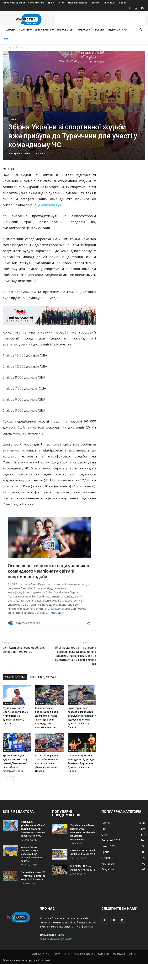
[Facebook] (130, 8)
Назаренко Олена (19, 153)
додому (7, 47)
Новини (24, 29)
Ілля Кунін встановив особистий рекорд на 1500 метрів (24, 649)
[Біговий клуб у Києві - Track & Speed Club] (49, 315)
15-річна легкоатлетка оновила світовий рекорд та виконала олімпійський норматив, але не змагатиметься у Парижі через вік (75, 656)
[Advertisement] (100, 19)
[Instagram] (136, 8)
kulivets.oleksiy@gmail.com (56, 938)
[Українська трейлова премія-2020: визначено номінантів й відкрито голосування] (59, 829)
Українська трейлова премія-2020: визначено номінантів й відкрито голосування (82, 832)
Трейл (51, 2)
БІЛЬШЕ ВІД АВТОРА (43, 677)
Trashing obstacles (77, 2)
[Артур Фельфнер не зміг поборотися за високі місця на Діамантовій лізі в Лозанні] (49, 742)
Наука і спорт (65, 29)
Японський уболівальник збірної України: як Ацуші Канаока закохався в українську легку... (33, 829)
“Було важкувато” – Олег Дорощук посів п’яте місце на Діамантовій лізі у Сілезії (15, 716)
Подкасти (83, 29)
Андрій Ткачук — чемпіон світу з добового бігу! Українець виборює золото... (32, 854)
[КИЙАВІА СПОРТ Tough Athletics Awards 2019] (59, 854)
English (122, 2)
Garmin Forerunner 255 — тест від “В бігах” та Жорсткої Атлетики (33, 876)
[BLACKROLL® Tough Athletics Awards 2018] (59, 870)
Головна (9, 29)
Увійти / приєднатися (14, 2)
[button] (140, 30)
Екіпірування (43, 29)
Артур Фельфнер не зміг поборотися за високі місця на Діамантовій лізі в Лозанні (47, 763)
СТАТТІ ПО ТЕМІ (15, 677)
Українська (110, 2)
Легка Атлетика (36, 2)
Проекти (99, 29)
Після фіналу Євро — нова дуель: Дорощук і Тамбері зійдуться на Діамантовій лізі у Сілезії (81, 763)
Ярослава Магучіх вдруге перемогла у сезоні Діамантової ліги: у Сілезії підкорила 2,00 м (15, 763)
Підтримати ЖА (117, 29)
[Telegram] (142, 8)
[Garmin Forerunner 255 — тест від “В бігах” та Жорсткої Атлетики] (10, 876)
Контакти (95, 2)
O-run (61, 2)
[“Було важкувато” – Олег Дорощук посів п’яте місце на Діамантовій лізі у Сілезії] (17, 695)
